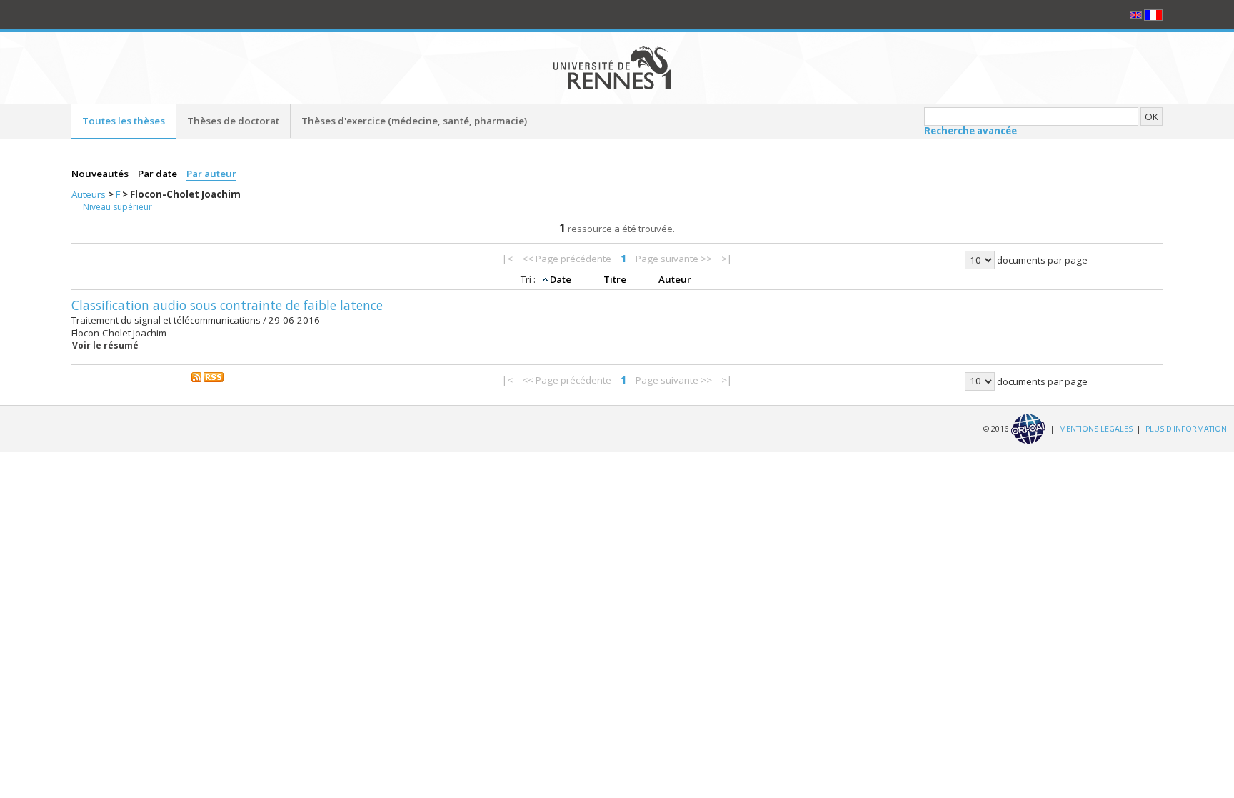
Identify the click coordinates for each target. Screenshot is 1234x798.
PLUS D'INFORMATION (1186, 428)
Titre (615, 279)
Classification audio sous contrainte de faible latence (227, 305)
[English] (1137, 14)
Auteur (674, 279)
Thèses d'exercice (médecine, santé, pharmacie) (414, 120)
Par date (158, 173)
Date (561, 279)
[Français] (1153, 14)
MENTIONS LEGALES (1096, 428)
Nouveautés (101, 173)
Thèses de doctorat (233, 120)
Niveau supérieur (117, 207)
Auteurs (89, 194)
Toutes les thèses (123, 120)
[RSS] (207, 376)
